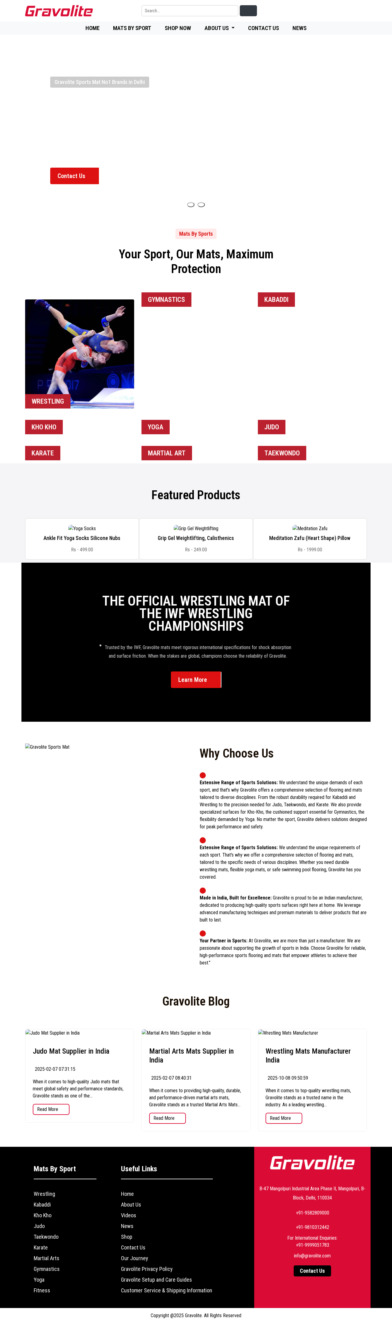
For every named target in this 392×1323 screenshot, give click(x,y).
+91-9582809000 (312, 1213)
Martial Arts (46, 1258)
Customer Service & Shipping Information (166, 1290)
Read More (48, 1109)
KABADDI (276, 299)
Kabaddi (42, 1204)
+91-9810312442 (312, 1227)
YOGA (155, 427)
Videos (128, 1215)
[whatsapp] (361, 10)
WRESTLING (48, 401)
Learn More (193, 679)
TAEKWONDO (282, 453)
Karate (41, 1247)
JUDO (271, 427)
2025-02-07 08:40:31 (171, 1078)
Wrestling (44, 1194)
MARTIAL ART (167, 453)
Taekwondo (46, 1237)
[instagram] (347, 10)
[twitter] (333, 10)
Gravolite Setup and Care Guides (156, 1279)
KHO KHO (44, 427)
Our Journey (134, 1258)
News (299, 28)
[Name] (190, 204)
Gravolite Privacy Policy (147, 1269)
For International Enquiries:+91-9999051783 (312, 1241)
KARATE (43, 453)
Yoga (39, 1279)
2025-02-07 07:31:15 (54, 1069)
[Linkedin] (305, 10)
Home (92, 28)
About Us (131, 1204)
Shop (126, 1237)
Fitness (42, 1290)
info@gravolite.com (312, 1256)
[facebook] (319, 10)
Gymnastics (47, 1269)
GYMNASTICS (166, 299)
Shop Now (178, 28)
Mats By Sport (132, 28)
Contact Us (263, 28)
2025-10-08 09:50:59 (287, 1078)
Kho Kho (42, 1215)
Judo (39, 1226)
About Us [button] (217, 28)
